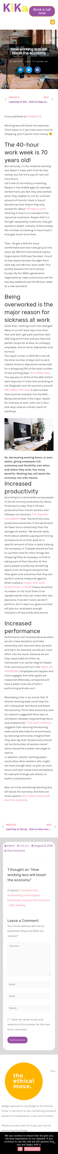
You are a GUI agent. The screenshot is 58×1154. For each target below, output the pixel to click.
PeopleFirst (34, 116)
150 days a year (35, 208)
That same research (39, 722)
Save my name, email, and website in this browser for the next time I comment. (28, 1024)
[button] (42, 11)
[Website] (29, 1008)
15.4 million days (40, 373)
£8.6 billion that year (17, 390)
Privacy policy (32, 1149)
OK (20, 1149)
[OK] (54, 1143)
